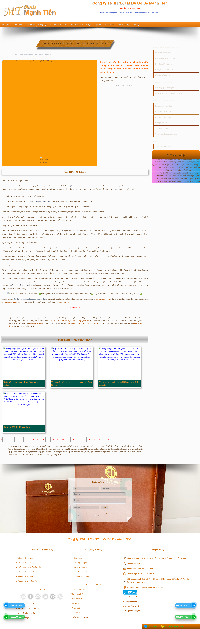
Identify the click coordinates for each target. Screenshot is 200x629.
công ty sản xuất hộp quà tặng (41, 201)
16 (73, 440)
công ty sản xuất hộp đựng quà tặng (80, 186)
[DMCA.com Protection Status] (130, 594)
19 (89, 440)
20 (94, 440)
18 (84, 440)
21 (99, 440)
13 (58, 440)
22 (104, 440)
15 (68, 440)
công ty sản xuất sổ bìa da (119, 13)
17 (78, 440)
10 (43, 440)
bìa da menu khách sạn (138, 13)
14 (63, 440)
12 (53, 440)
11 (48, 440)
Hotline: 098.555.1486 (130, 8)
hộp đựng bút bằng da (19, 285)
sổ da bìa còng (153, 13)
